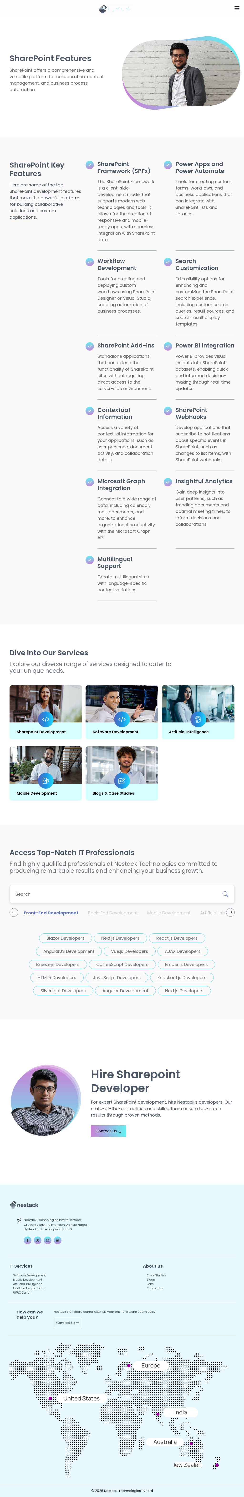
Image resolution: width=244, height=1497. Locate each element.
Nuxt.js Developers (184, 991)
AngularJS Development (68, 951)
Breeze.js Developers (58, 964)
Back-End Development (113, 913)
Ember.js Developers (186, 964)
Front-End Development (51, 913)
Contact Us (107, 1131)
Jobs (150, 1284)
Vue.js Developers (129, 951)
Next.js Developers (120, 938)
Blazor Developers (65, 938)
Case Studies (156, 1275)
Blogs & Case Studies (113, 793)
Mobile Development (37, 793)
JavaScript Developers (117, 978)
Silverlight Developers (63, 991)
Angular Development (125, 991)
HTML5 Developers (57, 978)
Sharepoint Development (41, 732)
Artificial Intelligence (189, 732)
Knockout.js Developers (182, 978)
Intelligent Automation (29, 1288)
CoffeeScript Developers (122, 964)
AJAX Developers (183, 951)
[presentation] (14, 912)
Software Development (115, 732)
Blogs (151, 1280)
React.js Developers (177, 938)
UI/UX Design (22, 1293)
